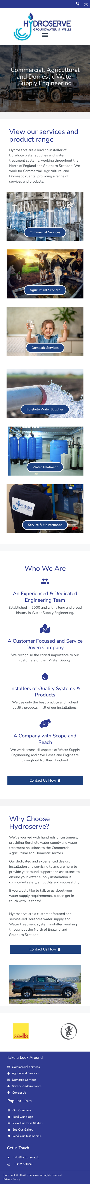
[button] (45, 34)
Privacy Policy (11, 1179)
